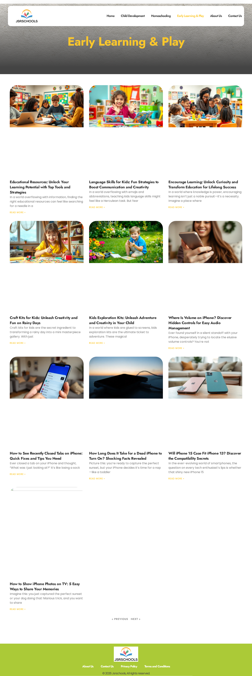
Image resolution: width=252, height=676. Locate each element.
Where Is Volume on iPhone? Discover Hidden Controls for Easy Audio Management (200, 323)
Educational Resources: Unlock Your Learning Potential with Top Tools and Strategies (40, 187)
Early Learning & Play (190, 16)
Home (110, 16)
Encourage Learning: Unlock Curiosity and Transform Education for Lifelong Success (203, 184)
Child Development (133, 16)
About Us (216, 16)
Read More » (18, 212)
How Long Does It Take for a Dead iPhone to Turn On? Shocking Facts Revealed (125, 456)
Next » (135, 619)
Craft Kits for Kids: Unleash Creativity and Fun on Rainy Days (43, 320)
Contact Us (235, 16)
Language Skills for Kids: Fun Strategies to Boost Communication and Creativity (124, 184)
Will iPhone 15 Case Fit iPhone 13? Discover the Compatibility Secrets (204, 456)
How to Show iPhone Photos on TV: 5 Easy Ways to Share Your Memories (45, 586)
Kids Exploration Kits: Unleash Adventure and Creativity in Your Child (122, 320)
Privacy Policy (129, 666)
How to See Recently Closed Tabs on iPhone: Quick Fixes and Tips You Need (46, 456)
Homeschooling (161, 16)
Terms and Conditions (157, 666)
